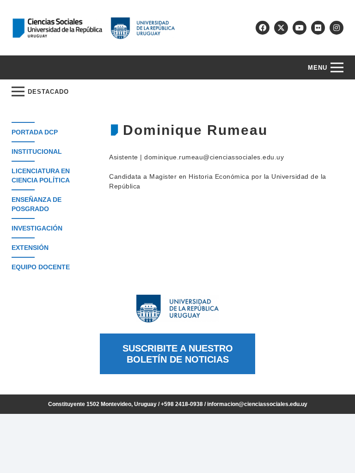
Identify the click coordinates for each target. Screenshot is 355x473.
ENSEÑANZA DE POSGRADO (36, 204)
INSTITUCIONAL (37, 151)
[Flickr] (318, 28)
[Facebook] (262, 28)
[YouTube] (299, 28)
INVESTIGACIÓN (37, 228)
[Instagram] (336, 28)
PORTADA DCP (35, 132)
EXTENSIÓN (30, 247)
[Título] (281, 28)
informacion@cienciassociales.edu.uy (257, 404)
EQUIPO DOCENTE (41, 267)
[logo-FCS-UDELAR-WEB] (93, 28)
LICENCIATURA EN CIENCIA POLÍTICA (41, 175)
